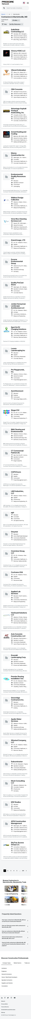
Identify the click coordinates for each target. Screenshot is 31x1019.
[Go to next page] (26, 870)
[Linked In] (2, 998)
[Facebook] (4, 998)
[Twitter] (8, 998)
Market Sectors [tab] (17, 963)
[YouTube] (14, 997)
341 (23, 870)
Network (5, 4)
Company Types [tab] (7, 963)
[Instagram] (11, 998)
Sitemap (3, 1012)
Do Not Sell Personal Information (8, 1009)
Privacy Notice (4, 1004)
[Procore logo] (8, 2)
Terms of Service (5, 1006)
